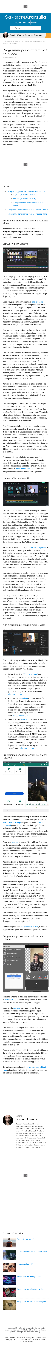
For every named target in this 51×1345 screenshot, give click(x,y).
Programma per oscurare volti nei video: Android (28, 209)
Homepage (11, 1328)
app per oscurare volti (29, 926)
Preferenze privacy (33, 1332)
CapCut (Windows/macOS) (24, 194)
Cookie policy (21, 1332)
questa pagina (37, 301)
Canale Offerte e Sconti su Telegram (26, 35)
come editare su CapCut (26, 468)
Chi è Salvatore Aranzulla (25, 1328)
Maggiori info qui (15, 694)
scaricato (15, 842)
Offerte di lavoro (34, 1330)
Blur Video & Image (12, 822)
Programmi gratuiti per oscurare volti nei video (27, 191)
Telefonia (26, 22)
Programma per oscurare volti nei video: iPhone (27, 213)
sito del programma (38, 547)
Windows (24, 698)
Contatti (16, 1330)
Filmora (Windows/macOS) (24, 198)
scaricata (16, 1007)
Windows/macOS (31, 674)
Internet (34, 22)
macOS (24, 719)
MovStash (9, 999)
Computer (17, 22)
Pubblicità (24, 1330)
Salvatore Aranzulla (10, 57)
